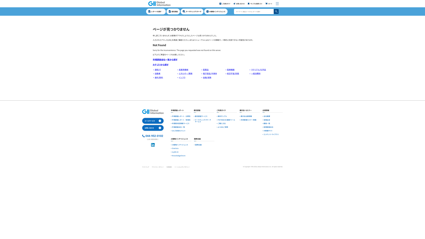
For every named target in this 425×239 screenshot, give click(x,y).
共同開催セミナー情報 (248, 120)
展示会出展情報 (246, 116)
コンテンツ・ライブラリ (271, 134)
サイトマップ (145, 167)
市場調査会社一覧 (178, 127)
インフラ (182, 77)
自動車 (157, 73)
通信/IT (158, 69)
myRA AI (175, 152)
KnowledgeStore (178, 156)
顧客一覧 (267, 123)
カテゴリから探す (161, 64)
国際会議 (198, 145)
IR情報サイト (268, 131)
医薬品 (206, 69)
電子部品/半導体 (210, 73)
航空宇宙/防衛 (233, 73)
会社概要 (267, 116)
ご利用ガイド (221, 110)
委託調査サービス (201, 116)
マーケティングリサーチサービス (203, 121)
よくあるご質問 (223, 127)
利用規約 (169, 167)
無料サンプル (222, 116)
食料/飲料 (159, 77)
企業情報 (266, 110)
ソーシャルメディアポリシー (182, 167)
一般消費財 (256, 73)
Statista (175, 148)
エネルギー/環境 (185, 73)
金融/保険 (207, 77)
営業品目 (267, 120)
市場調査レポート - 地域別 (181, 120)
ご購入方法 (222, 123)
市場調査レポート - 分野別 (181, 116)
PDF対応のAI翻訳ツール (226, 120)
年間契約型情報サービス (180, 123)
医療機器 (231, 69)
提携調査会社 (268, 127)
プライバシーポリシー (158, 167)
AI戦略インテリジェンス (180, 145)
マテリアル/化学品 (258, 69)
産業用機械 (183, 69)
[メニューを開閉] (277, 3)
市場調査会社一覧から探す (165, 59)
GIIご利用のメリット (178, 131)
